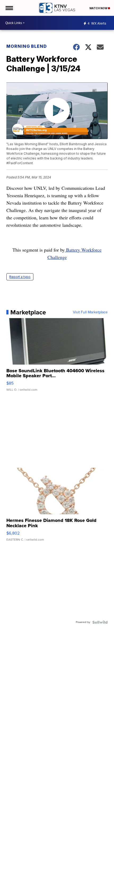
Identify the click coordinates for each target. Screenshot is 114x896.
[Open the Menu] (9, 8)
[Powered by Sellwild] (100, 622)
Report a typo (19, 277)
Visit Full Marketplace (90, 312)
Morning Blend (26, 46)
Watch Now (98, 8)
